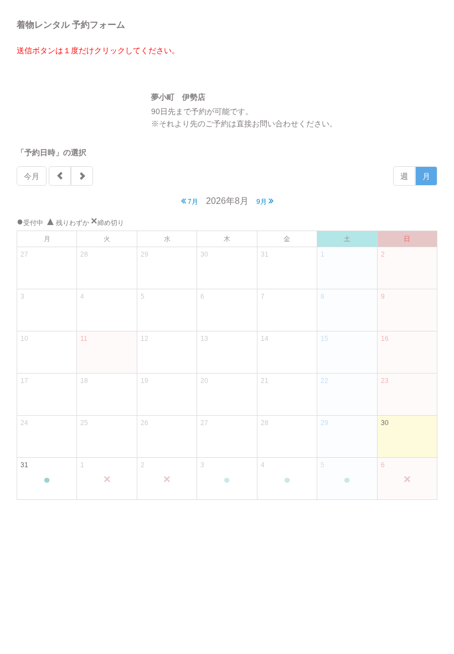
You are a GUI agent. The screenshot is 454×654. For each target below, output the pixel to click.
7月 (192, 202)
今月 (31, 176)
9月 (262, 202)
